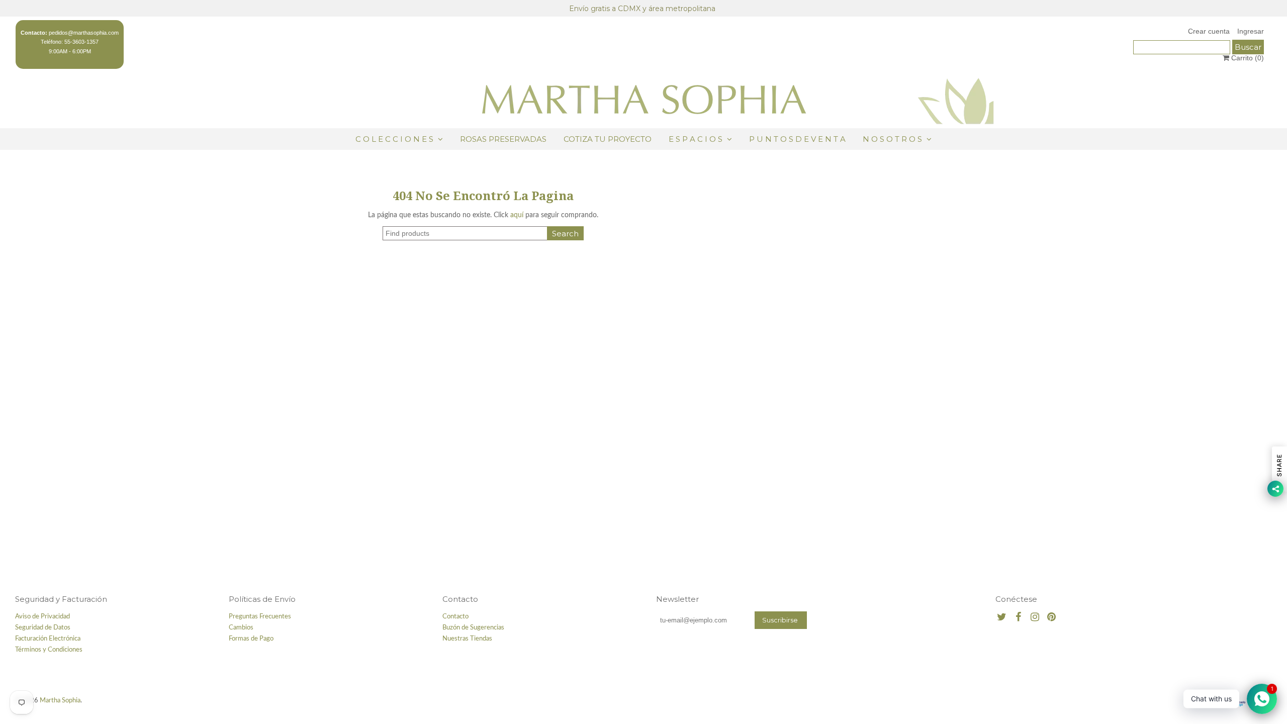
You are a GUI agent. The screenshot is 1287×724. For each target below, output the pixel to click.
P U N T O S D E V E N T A (797, 139)
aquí (516, 215)
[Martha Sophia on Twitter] (1001, 617)
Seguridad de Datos (42, 627)
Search (565, 233)
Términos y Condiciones (48, 650)
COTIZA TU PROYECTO (608, 139)
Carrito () (1246, 57)
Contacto (455, 616)
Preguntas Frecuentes (260, 616)
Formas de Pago (251, 639)
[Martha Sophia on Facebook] (1018, 617)
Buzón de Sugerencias (473, 627)
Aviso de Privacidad (42, 616)
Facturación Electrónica (47, 639)
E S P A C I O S (695, 139)
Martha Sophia (60, 700)
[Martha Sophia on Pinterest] (1051, 617)
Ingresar (1250, 31)
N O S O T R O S (892, 139)
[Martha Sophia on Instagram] (1035, 617)
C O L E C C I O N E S (395, 139)
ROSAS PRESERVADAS (503, 139)
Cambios (241, 627)
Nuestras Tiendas (467, 639)
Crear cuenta (1209, 31)
